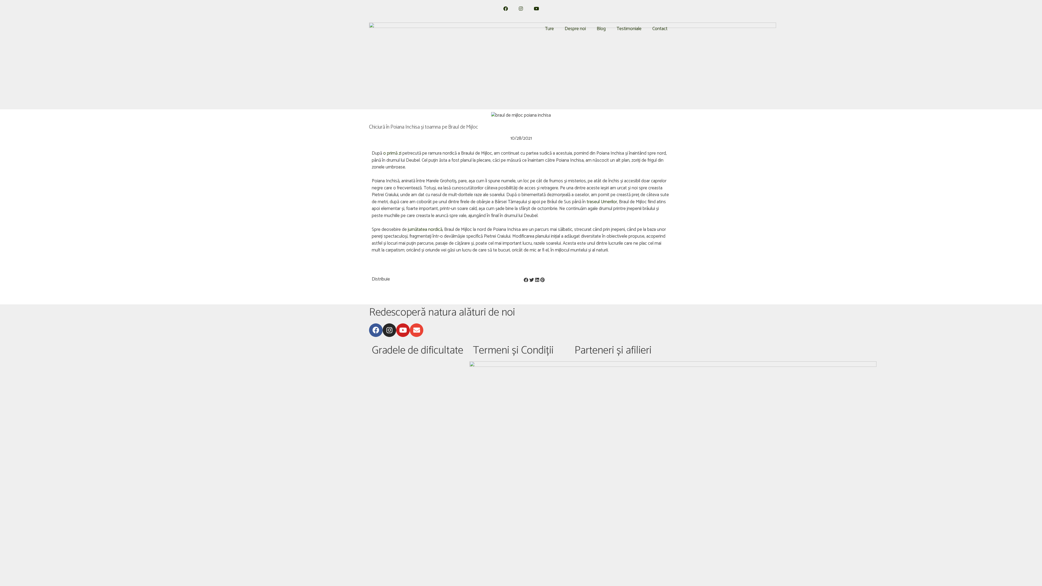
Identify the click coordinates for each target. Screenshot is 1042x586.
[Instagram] (389, 330)
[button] (526, 280)
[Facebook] (376, 330)
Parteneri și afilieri (613, 350)
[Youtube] (403, 330)
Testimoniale (629, 29)
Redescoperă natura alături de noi (442, 312)
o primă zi (392, 153)
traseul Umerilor (602, 202)
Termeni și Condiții (513, 350)
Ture (549, 29)
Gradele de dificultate (417, 350)
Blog (601, 29)
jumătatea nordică (425, 229)
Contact (660, 29)
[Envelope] (416, 330)
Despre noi (575, 29)
